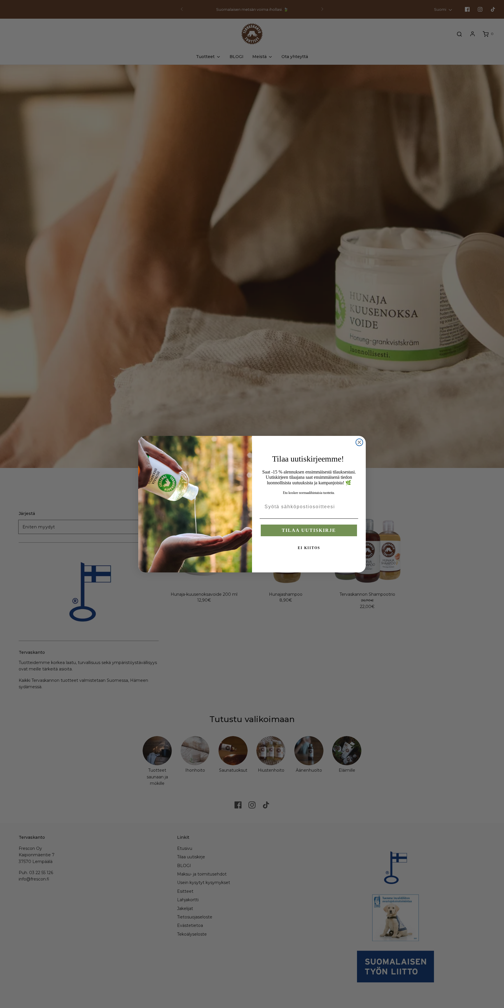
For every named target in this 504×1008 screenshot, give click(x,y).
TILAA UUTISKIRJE (309, 530)
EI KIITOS (309, 548)
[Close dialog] (359, 442)
